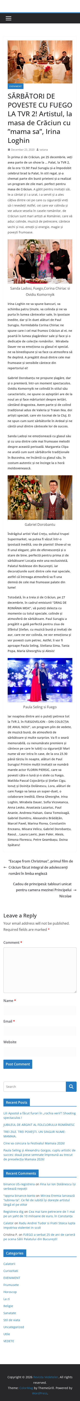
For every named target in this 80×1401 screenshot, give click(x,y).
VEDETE (8, 1341)
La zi (6, 1299)
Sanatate (9, 1313)
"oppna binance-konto (19, 1196)
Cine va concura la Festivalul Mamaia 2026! (34, 1143)
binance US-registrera (19, 1184)
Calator (8, 1223)
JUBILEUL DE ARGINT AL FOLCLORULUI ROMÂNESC (39, 1125)
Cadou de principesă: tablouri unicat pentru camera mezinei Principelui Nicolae (42, 890)
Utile (6, 1334)
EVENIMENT (15, 86)
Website (9, 1042)
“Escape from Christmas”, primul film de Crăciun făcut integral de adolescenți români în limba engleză (41, 867)
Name (9, 1000)
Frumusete (11, 1285)
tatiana (44, 149)
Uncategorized (13, 1327)
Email (9, 1021)
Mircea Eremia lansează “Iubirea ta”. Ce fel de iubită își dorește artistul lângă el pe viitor (39, 1200)
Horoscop (10, 1292)
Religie (8, 1306)
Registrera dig (13, 1212)
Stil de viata (11, 1320)
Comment (12, 942)
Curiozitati (10, 1271)
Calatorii (9, 1264)
